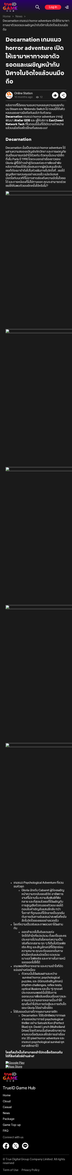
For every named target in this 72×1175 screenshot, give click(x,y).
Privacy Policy (30, 1170)
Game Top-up (12, 1125)
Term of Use (10, 1170)
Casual (7, 1107)
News (18, 16)
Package (8, 1119)
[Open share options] (63, 95)
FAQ (5, 1130)
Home (7, 16)
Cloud (7, 1101)
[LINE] (25, 1146)
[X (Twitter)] (15, 1146)
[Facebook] (6, 1146)
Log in (53, 7)
